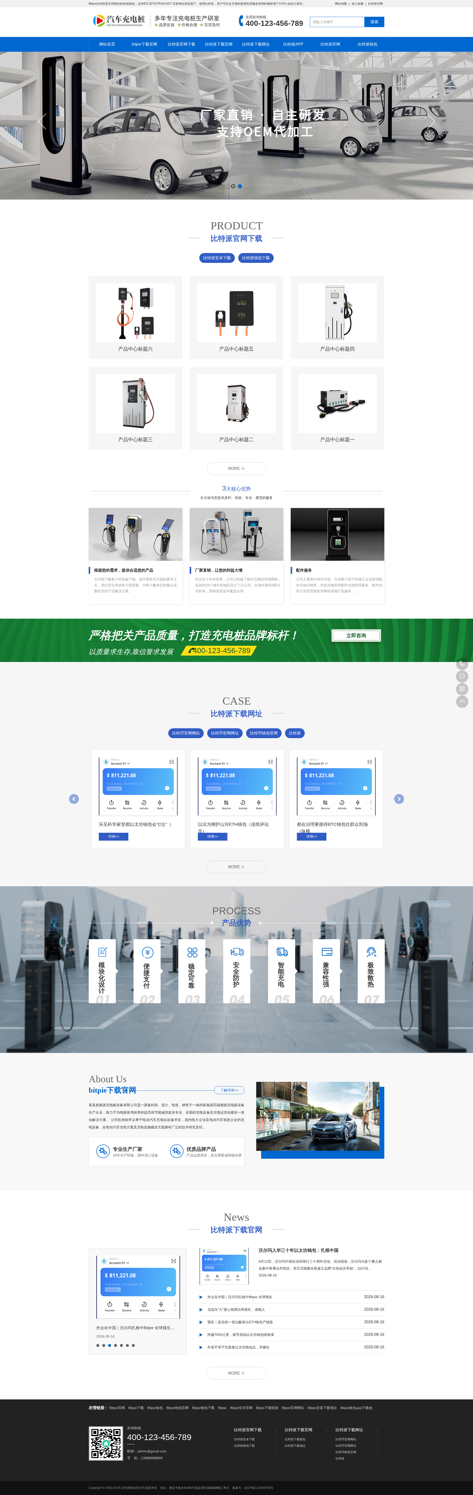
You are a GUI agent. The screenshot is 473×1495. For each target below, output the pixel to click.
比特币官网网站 (186, 733)
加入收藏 (357, 3)
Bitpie (222, 1408)
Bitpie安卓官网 (241, 1408)
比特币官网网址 (225, 733)
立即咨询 (356, 635)
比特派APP (293, 44)
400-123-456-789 (462, 664)
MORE (234, 468)
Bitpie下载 (136, 1408)
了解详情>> (229, 1090)
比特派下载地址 (295, 1445)
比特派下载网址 (256, 44)
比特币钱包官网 (264, 733)
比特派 (295, 733)
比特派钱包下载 (256, 258)
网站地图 (341, 3)
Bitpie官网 (117, 1408)
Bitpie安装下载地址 (322, 1408)
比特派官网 (375, 3)
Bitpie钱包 (155, 1408)
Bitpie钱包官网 (177, 1408)
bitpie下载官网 (144, 44)
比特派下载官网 (219, 44)
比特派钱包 (367, 44)
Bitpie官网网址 (293, 1408)
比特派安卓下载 (217, 258)
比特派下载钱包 (295, 1439)
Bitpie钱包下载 (203, 1408)
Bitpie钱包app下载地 (356, 1408)
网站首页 (107, 44)
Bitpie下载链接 (267, 1408)
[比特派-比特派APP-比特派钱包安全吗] (156, 20)
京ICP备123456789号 (258, 1488)
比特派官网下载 (181, 44)
